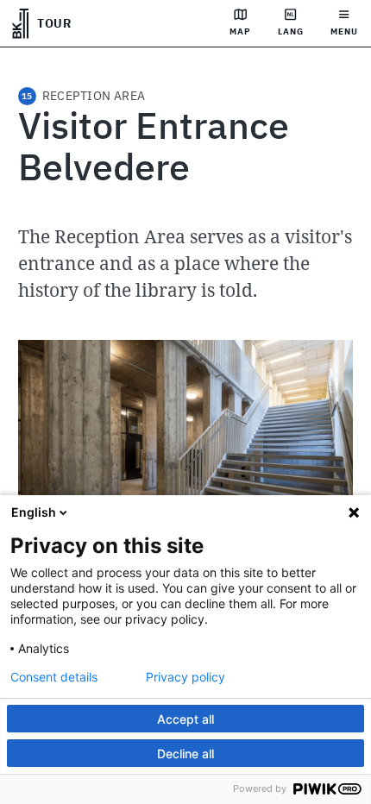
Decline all (185, 753)
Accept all (185, 719)
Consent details (53, 677)
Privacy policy (185, 677)
